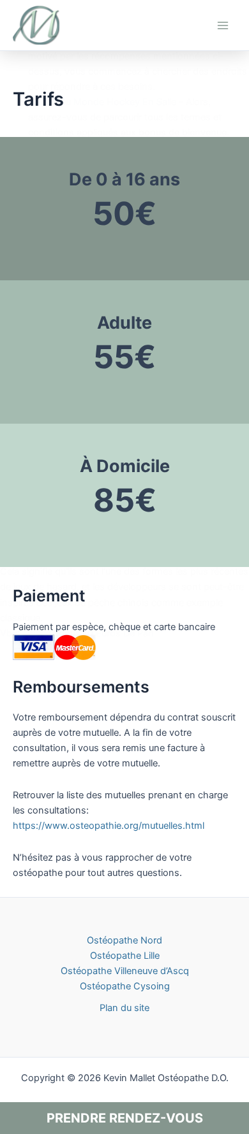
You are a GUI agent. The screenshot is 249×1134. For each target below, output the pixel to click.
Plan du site (124, 1008)
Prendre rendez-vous (125, 1118)
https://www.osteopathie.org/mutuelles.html (108, 825)
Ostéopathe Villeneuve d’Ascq (125, 971)
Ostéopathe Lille (125, 955)
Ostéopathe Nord (124, 940)
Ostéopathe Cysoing (125, 986)
